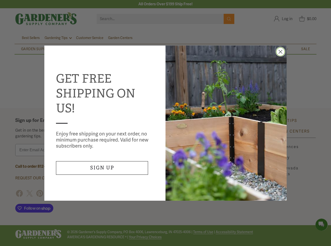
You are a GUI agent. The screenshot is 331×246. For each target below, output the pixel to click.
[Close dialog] (280, 52)
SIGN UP (102, 168)
